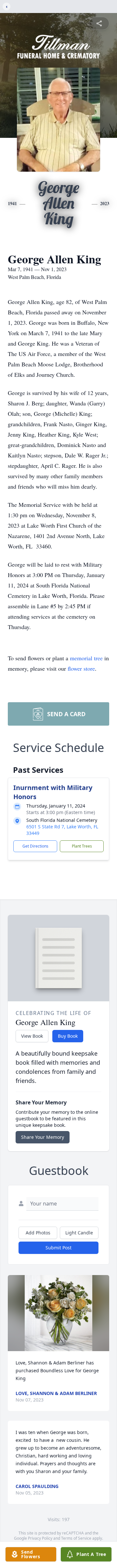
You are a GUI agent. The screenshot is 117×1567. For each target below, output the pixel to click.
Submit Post (59, 1247)
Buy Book (68, 1036)
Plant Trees (82, 846)
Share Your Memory (42, 1137)
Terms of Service (76, 1538)
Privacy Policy (40, 1538)
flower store (81, 668)
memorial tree (86, 658)
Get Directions (35, 846)
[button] (58, 1313)
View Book (32, 1036)
